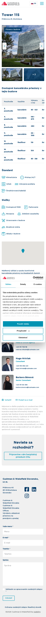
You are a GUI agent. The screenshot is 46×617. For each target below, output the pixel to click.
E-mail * (6, 537)
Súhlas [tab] (8, 284)
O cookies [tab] (37, 284)
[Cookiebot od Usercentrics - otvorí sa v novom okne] (33, 277)
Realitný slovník (34, 607)
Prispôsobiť (22, 331)
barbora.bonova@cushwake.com (27, 387)
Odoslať (8, 598)
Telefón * (6, 549)
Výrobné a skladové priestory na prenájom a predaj (11, 516)
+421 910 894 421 (22, 366)
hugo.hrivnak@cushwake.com (26, 368)
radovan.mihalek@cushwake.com (27, 349)
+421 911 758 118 (21, 347)
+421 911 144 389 (21, 385)
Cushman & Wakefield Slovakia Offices (11, 508)
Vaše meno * (8, 526)
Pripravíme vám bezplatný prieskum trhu (23, 456)
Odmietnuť (23, 338)
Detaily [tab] (23, 284)
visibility (37, 612)
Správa (5, 560)
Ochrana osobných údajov (16, 607)
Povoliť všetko (23, 324)
